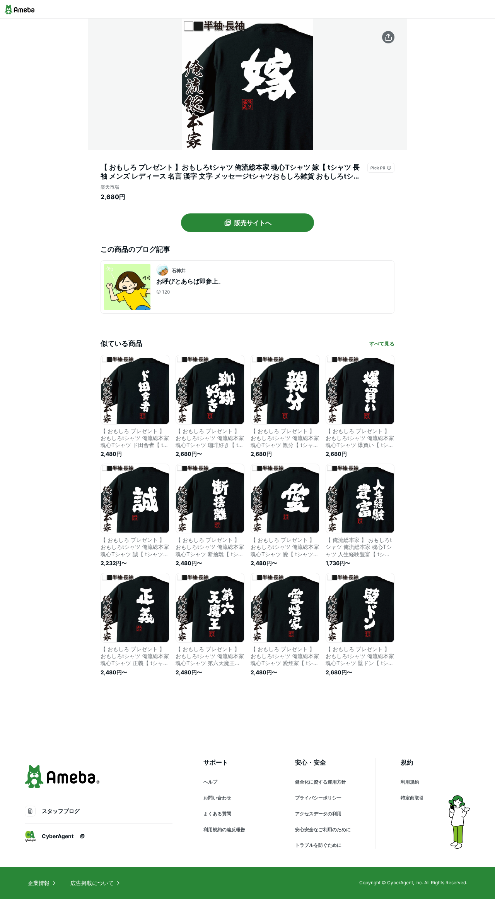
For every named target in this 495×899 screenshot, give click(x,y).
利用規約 (410, 782)
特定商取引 (412, 798)
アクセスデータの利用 (318, 813)
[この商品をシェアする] (388, 37)
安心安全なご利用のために (323, 829)
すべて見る (381, 343)
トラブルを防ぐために (318, 845)
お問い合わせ (217, 798)
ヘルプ (210, 782)
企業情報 (39, 883)
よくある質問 (217, 813)
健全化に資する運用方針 (320, 782)
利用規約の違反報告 (224, 829)
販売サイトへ (252, 223)
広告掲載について (92, 883)
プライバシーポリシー (318, 798)
